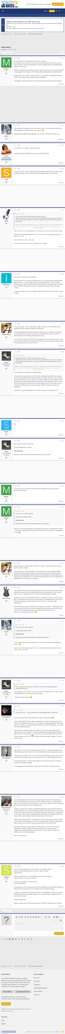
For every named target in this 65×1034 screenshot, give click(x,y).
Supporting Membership (40, 988)
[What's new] (56, 11)
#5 (63, 210)
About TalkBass (38, 991)
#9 (63, 421)
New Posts (37, 981)
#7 (63, 324)
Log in (14, 26)
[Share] (60, 58)
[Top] (60, 1031)
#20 (63, 866)
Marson (5, 49)
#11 (63, 486)
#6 (63, 274)
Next (8, 53)
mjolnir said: (18, 511)
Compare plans (40, 28)
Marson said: (18, 214)
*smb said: (18, 710)
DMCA (57, 1031)
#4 (63, 168)
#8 (63, 352)
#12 (63, 507)
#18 (63, 747)
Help (53, 1031)
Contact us (37, 994)
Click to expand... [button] (39, 227)
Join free (8, 26)
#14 (63, 587)
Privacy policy (47, 1031)
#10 (63, 441)
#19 (63, 797)
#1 (63, 58)
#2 (63, 125)
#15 (63, 621)
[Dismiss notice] (61, 20)
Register (3, 1023)
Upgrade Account (58, 4)
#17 (63, 706)
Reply (62, 84)
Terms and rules (37, 1031)
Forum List (36, 977)
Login (2, 1020)
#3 (63, 145)
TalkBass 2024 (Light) (9, 1031)
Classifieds (37, 984)
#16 (63, 680)
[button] (3, 11)
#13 (63, 563)
